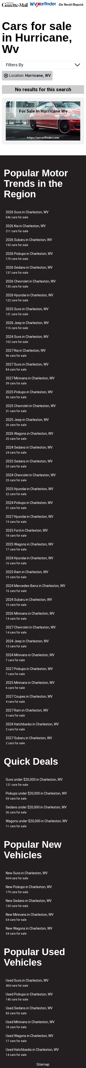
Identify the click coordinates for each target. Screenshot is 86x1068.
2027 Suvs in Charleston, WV (27, 366)
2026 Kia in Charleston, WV (26, 228)
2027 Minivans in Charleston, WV (30, 380)
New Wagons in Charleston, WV (29, 931)
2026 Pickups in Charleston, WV (29, 256)
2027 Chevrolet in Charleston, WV (31, 629)
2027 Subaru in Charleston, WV (29, 740)
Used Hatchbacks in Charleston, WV (32, 1052)
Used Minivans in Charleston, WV (30, 1024)
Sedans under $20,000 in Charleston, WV (36, 809)
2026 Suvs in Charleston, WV (27, 214)
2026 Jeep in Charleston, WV (27, 325)
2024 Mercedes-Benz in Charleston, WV (35, 588)
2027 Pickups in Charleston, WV (29, 671)
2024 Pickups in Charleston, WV (29, 505)
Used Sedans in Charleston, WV (29, 1010)
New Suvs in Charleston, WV (27, 875)
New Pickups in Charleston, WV (29, 889)
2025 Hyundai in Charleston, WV (29, 491)
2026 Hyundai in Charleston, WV (29, 297)
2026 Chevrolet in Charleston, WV (31, 283)
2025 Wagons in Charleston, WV (29, 546)
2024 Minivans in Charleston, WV (30, 657)
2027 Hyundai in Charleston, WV (29, 519)
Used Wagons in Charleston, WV (29, 1038)
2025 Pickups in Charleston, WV (29, 394)
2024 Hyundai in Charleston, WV (29, 560)
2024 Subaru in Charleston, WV (29, 602)
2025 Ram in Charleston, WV (27, 574)
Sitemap (43, 1064)
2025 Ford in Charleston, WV (27, 533)
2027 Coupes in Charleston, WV (29, 699)
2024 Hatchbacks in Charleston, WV (32, 726)
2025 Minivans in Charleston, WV (30, 685)
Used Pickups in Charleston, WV (29, 996)
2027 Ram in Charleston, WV (27, 712)
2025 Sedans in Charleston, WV (29, 463)
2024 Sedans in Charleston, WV (29, 449)
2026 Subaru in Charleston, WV (29, 242)
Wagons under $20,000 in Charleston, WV (36, 823)
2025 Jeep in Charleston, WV (27, 422)
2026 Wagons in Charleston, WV (29, 436)
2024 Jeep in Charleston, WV (27, 643)
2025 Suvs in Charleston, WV (27, 311)
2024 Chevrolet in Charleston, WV (31, 477)
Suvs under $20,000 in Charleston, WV (34, 782)
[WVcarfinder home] (43, 4)
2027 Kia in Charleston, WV (26, 353)
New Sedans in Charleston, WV (29, 903)
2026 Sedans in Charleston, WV (29, 270)
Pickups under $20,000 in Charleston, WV (36, 795)
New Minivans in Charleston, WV (30, 917)
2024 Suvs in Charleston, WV (27, 339)
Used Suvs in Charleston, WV (27, 983)
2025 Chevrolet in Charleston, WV (31, 408)
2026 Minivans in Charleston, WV (30, 616)
